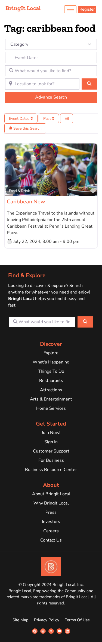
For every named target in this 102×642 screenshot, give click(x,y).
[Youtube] (59, 631)
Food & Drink (19, 190)
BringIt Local (23, 8)
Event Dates (19, 118)
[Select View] (66, 119)
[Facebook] (35, 631)
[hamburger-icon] (70, 9)
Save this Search (27, 128)
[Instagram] (43, 631)
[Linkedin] (67, 631)
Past (47, 118)
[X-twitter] (51, 631)
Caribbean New (26, 201)
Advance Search (51, 97)
